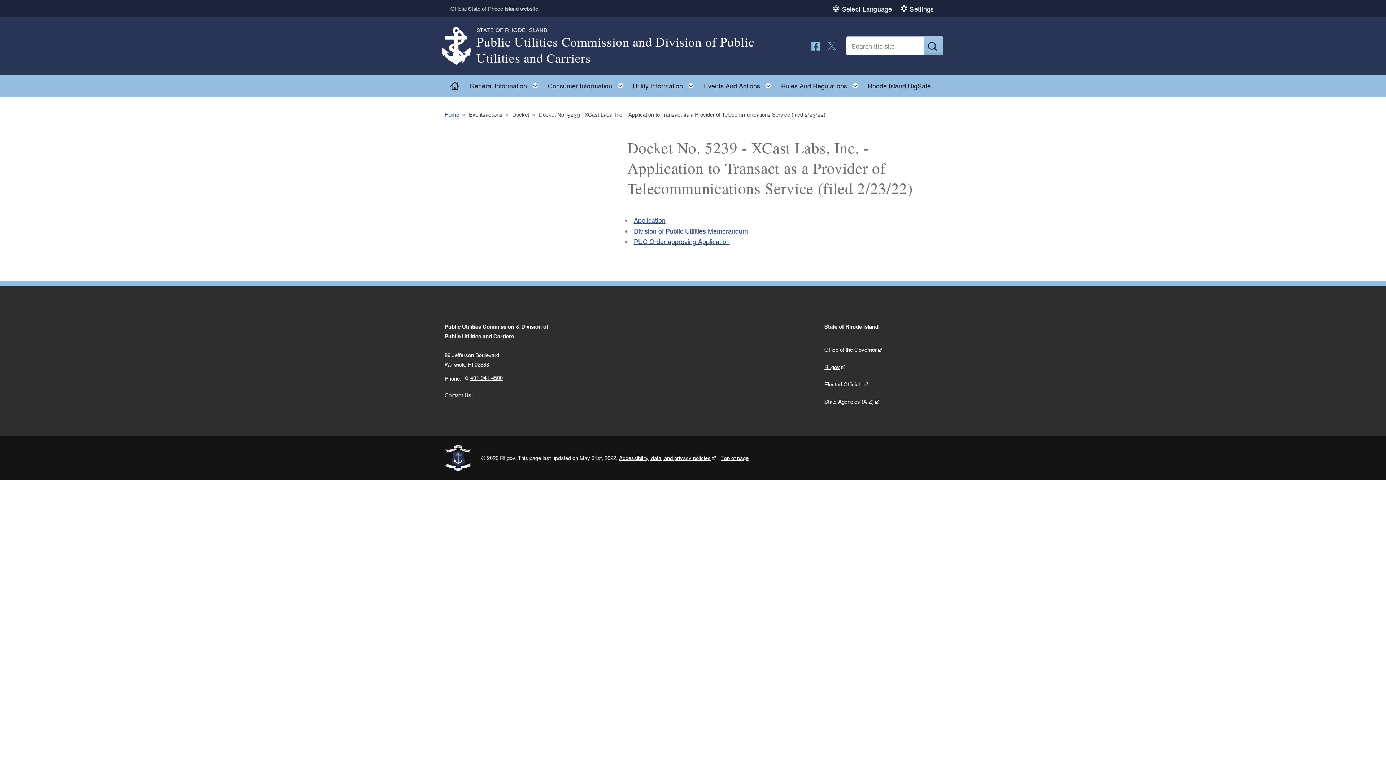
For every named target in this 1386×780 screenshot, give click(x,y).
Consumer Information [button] (587, 84)
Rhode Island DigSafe (899, 85)
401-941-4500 (486, 377)
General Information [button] (506, 84)
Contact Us (458, 395)
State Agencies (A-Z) (849, 401)
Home (452, 114)
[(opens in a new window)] (816, 46)
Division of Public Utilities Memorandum (691, 230)
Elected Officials (843, 384)
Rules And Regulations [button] (821, 84)
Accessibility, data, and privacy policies (665, 458)
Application (650, 220)
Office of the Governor (850, 349)
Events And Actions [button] (739, 84)
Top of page (735, 458)
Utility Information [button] (665, 84)
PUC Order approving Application (682, 241)
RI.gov (832, 366)
